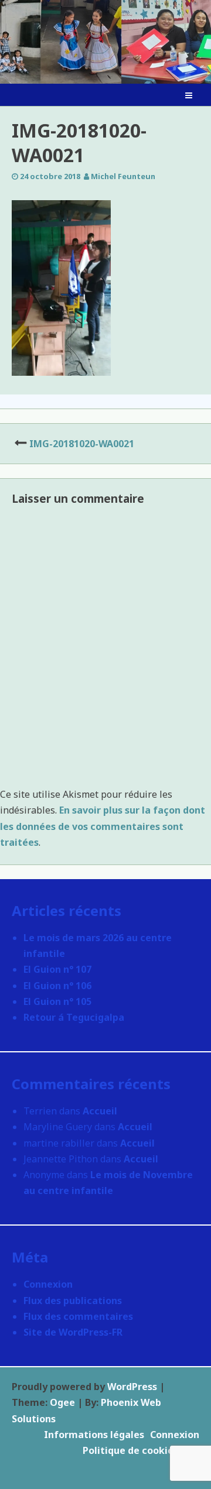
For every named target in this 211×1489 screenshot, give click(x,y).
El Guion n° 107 (57, 969)
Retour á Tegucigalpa (73, 1017)
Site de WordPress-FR (72, 1332)
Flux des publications (72, 1300)
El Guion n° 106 (57, 985)
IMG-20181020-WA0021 (81, 443)
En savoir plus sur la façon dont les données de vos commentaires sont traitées (102, 826)
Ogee (62, 1402)
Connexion (48, 1284)
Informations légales (94, 1434)
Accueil (100, 1110)
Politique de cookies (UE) (141, 1450)
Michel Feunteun (123, 176)
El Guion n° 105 (57, 1001)
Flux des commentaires (78, 1316)
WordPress (132, 1386)
